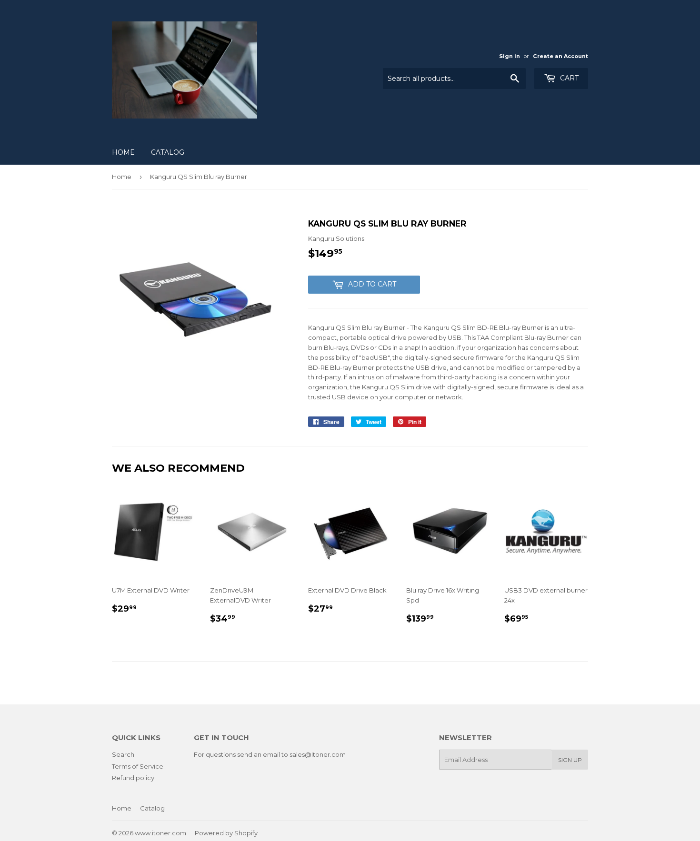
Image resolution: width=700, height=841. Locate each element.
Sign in (509, 56)
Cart (568, 78)
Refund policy (133, 778)
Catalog (167, 152)
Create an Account (560, 56)
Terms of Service (137, 766)
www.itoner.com (160, 833)
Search (123, 754)
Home (123, 152)
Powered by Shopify (226, 833)
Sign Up (570, 759)
